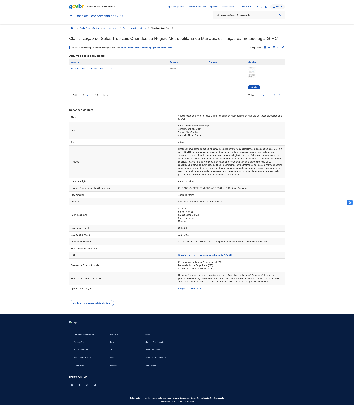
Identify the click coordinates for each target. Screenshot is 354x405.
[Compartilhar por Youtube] (72, 385)
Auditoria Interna (110, 28)
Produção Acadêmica (89, 28)
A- (261, 7)
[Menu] (71, 16)
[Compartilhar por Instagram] (87, 385)
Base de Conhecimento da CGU (99, 16)
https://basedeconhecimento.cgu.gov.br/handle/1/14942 (147, 47)
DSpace (191, 401)
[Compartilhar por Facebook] (79, 385)
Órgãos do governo (175, 7)
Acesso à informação (196, 7)
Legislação (213, 7)
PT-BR (245, 6)
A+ (258, 7)
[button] (277, 6)
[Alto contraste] (266, 6)
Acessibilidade (228, 7)
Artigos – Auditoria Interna (134, 28)
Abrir (254, 87)
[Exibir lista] (87, 95)
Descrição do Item (81, 109)
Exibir (74, 95)
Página (251, 95)
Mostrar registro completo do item (91, 303)
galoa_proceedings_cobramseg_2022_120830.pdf (93, 68)
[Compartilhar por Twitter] (95, 385)
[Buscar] (280, 15)
